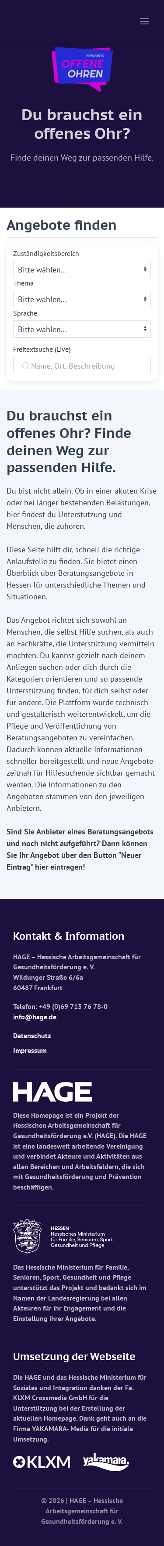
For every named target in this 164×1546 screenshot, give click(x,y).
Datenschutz (32, 1035)
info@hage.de (34, 1016)
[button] (144, 21)
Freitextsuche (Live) (41, 349)
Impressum (30, 1050)
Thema (23, 283)
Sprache (25, 313)
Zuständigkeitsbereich (46, 253)
